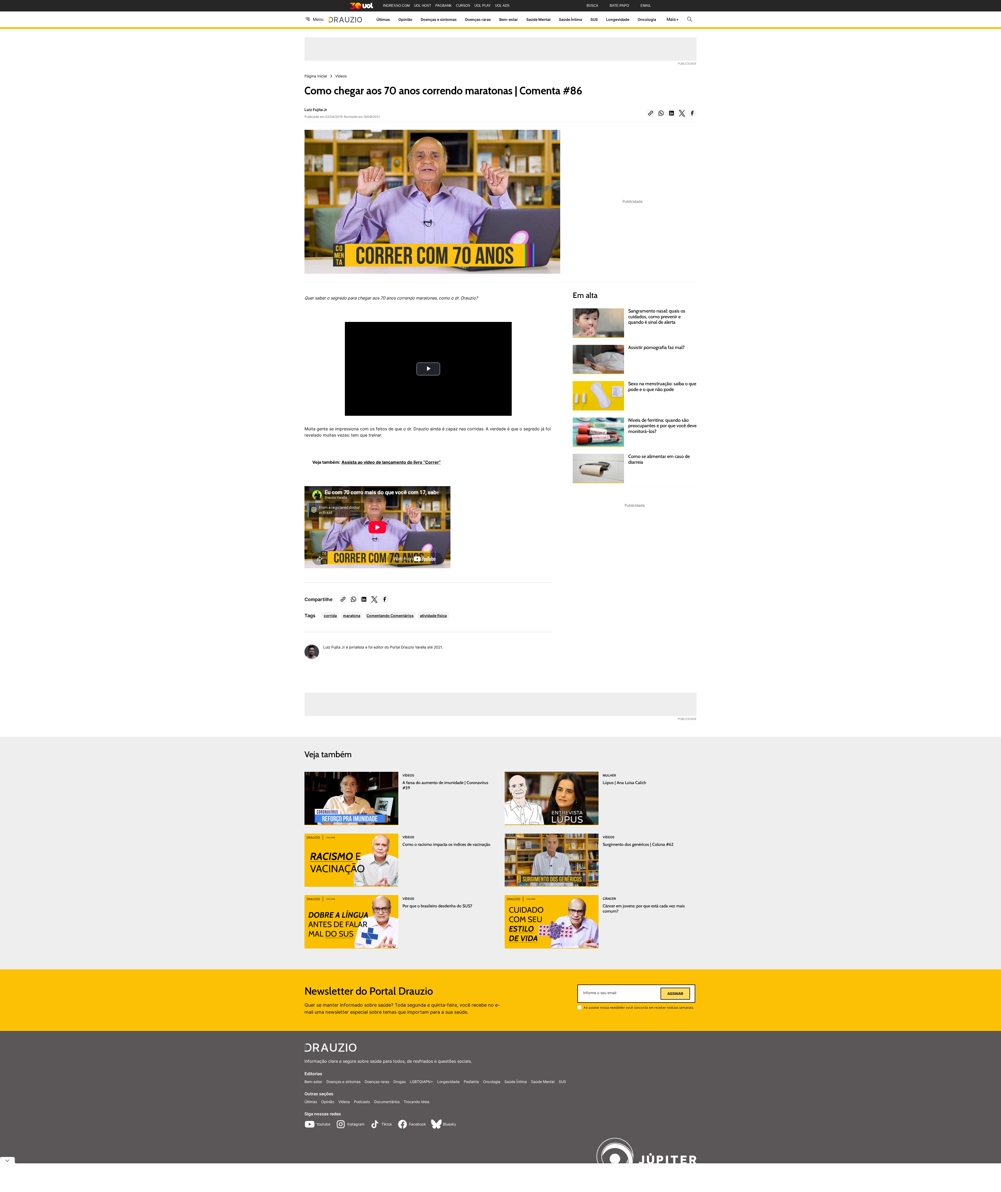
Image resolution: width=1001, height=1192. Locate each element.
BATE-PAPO (619, 6)
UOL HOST (422, 6)
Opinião (405, 19)
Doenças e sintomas (439, 19)
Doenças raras (478, 19)
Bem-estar (508, 19)
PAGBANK (443, 6)
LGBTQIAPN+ (421, 1081)
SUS (594, 19)
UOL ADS (502, 6)
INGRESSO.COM (396, 6)
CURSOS (463, 6)
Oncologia (647, 19)
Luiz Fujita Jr (315, 109)
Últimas (383, 19)
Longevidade (617, 19)
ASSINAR (675, 994)
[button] (650, 113)
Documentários (387, 1101)
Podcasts (362, 1101)
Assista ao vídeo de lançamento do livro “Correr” (391, 462)
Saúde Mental (538, 19)
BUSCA (592, 6)
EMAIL (645, 6)
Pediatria (471, 1081)
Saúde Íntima (570, 19)
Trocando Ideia (416, 1101)
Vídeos (344, 1101)
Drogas (399, 1081)
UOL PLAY (482, 6)
